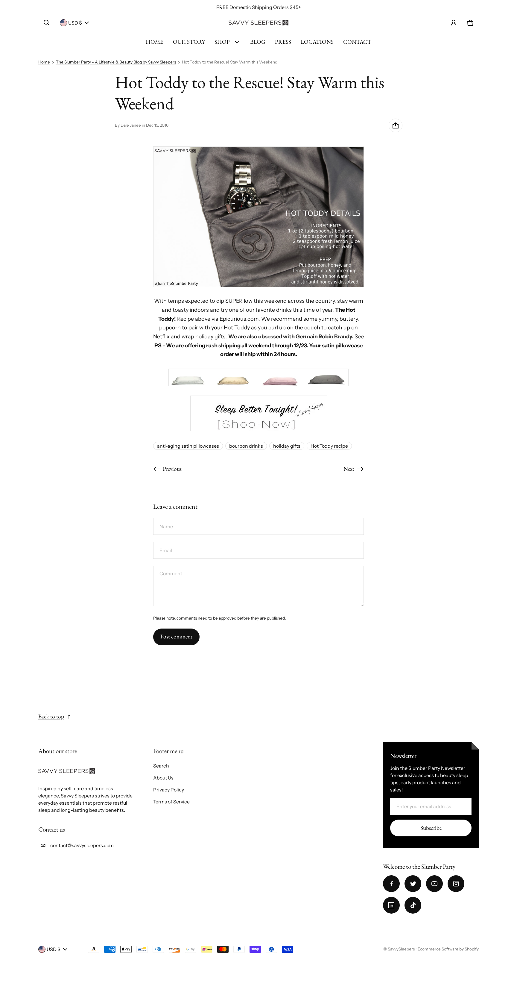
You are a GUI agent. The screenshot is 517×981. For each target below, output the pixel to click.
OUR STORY (189, 42)
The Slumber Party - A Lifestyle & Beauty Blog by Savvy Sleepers (116, 62)
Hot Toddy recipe (329, 446)
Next (348, 469)
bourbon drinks (246, 446)
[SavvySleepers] (258, 23)
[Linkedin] (391, 905)
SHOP (222, 42)
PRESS (283, 42)
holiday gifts (286, 446)
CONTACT (357, 42)
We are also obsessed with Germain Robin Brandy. (290, 336)
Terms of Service (171, 802)
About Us (163, 778)
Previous (172, 469)
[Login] (453, 22)
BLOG (257, 42)
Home (44, 62)
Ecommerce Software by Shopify (448, 949)
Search (161, 766)
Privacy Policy (168, 790)
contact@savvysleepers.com (82, 845)
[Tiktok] (413, 905)
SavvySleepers (401, 949)
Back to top (51, 716)
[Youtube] (434, 883)
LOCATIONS (317, 42)
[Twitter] (413, 883)
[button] (46, 22)
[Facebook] (391, 883)
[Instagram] (456, 883)
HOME (154, 42)
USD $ (75, 23)
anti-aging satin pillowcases (188, 446)
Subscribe (431, 828)
